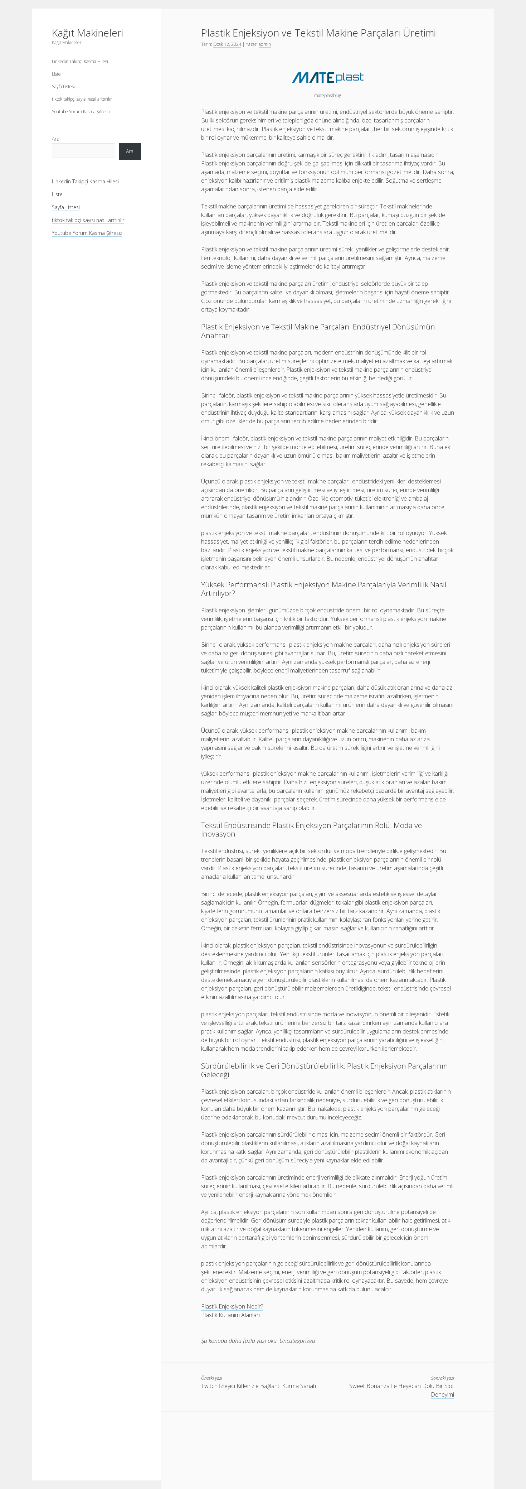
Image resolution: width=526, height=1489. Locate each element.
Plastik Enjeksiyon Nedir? (232, 1306)
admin (265, 44)
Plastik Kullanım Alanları (230, 1315)
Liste (56, 74)
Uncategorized (297, 1341)
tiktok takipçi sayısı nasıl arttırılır (82, 99)
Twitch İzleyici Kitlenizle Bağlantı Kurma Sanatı (258, 1386)
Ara (55, 138)
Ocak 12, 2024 (227, 44)
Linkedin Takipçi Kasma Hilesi (80, 61)
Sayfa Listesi (63, 86)
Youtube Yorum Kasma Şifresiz (81, 112)
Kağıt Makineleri (87, 32)
